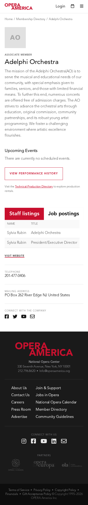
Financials (11, 494)
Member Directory (51, 410)
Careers (17, 402)
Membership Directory (30, 19)
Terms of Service (18, 490)
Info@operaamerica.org (54, 371)
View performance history (34, 173)
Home (9, 19)
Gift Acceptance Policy (36, 494)
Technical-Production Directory (34, 186)
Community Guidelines (55, 417)
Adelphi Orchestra (61, 19)
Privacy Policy (42, 490)
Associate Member (18, 55)
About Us (19, 388)
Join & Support (48, 388)
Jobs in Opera (47, 395)
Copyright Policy (65, 490)
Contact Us (20, 395)
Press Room (21, 410)
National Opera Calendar (56, 402)
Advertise (19, 417)
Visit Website (14, 256)
